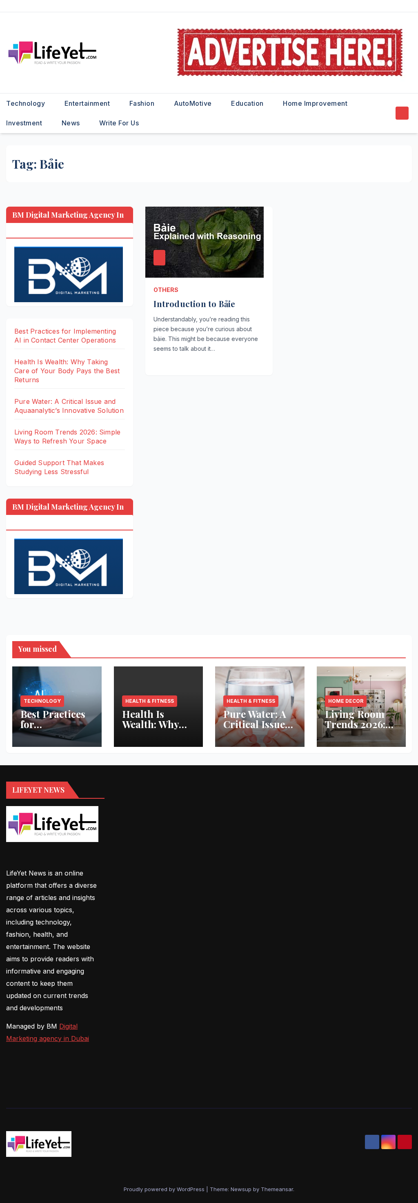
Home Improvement (316, 103)
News (72, 123)
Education (248, 103)
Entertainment (88, 103)
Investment (25, 123)
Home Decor (345, 701)
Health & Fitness (149, 701)
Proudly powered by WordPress (165, 1189)
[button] (387, 113)
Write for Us (119, 123)
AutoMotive (194, 103)
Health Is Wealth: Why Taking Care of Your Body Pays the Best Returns (67, 371)
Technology (26, 103)
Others (165, 289)
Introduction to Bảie (194, 303)
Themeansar (277, 1189)
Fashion (142, 103)
